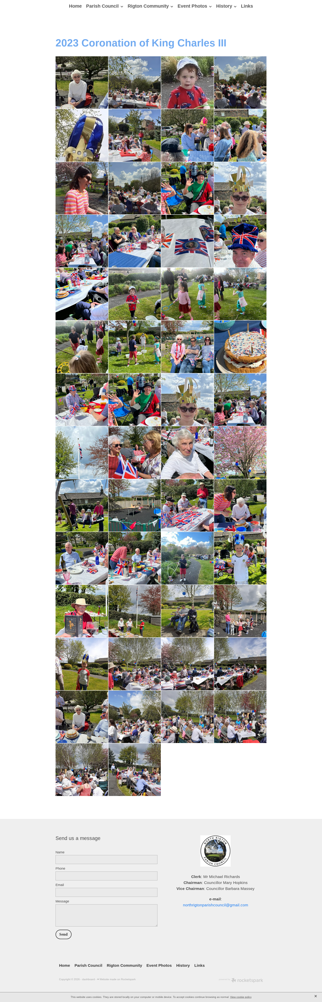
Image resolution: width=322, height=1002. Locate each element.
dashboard (88, 979)
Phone (60, 868)
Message (62, 901)
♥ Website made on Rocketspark (116, 979)
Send (63, 934)
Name (60, 852)
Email (60, 885)
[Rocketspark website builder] (241, 981)
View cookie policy (241, 996)
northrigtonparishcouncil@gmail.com (215, 905)
